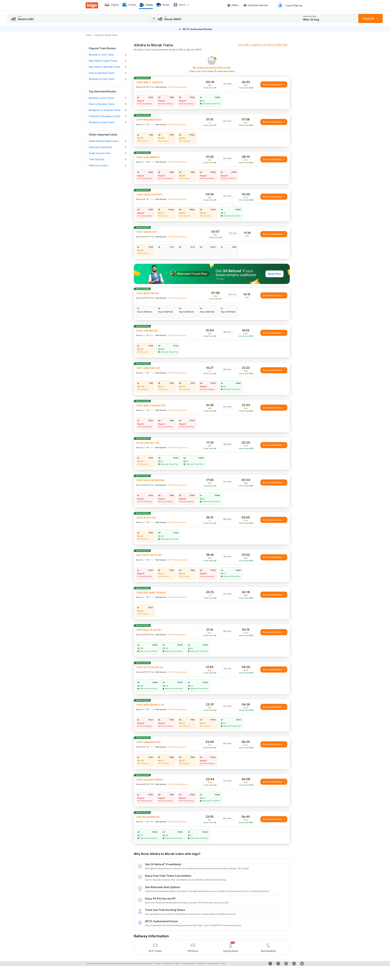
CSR (223, 963)
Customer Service (188, 963)
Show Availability (272, 84)
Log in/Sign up (294, 5)
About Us (201, 963)
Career (177, 963)
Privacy (158, 963)
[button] (289, 5)
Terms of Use (167, 963)
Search (368, 18)
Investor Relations (213, 963)
